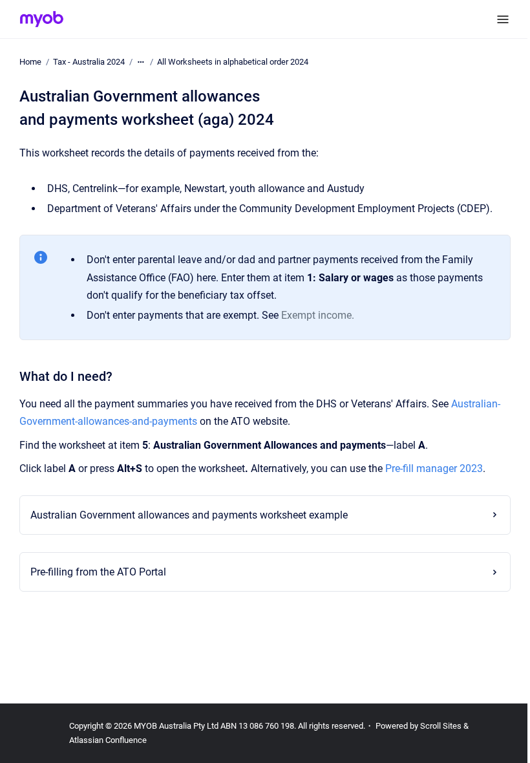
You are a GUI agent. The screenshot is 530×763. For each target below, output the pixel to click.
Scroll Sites (440, 726)
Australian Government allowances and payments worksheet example (185, 515)
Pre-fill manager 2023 (434, 468)
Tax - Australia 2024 (89, 62)
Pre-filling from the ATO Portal (94, 572)
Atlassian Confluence (108, 740)
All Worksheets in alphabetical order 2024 (232, 62)
